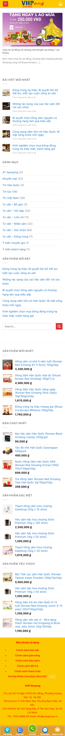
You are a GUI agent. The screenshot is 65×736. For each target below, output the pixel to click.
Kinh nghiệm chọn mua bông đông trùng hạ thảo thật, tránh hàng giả (34, 147)
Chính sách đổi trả (27, 665)
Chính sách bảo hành (28, 660)
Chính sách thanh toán (27, 671)
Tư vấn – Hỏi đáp (13, 210)
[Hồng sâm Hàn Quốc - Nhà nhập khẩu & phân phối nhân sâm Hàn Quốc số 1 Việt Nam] (32, 4)
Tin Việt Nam (10, 198)
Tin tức (6, 191)
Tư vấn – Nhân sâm (14, 223)
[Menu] (5, 4)
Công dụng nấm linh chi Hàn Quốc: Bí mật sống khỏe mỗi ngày (36, 133)
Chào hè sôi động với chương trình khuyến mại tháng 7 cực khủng (31, 51)
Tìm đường (7, 734)
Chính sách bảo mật (27, 650)
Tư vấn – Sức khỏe (14, 230)
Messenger (45, 734)
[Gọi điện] (32, 729)
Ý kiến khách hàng (14, 249)
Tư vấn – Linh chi (13, 217)
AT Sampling (10, 172)
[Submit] (59, 326)
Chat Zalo (20, 734)
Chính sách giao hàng (27, 655)
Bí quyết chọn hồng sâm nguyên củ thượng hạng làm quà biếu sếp (34, 119)
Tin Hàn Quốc (11, 185)
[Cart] (60, 4)
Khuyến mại (9, 178)
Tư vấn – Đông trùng (15, 236)
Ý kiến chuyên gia (13, 243)
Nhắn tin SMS (57, 734)
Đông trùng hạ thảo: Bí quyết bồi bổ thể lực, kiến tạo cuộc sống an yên (35, 92)
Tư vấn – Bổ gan (12, 204)
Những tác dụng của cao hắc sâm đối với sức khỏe (36, 105)
